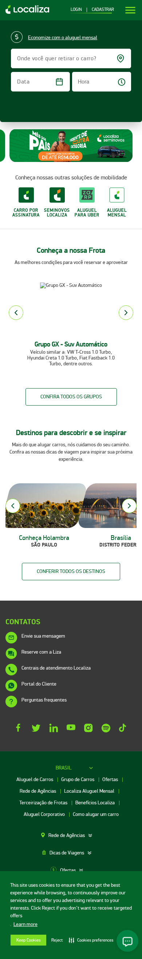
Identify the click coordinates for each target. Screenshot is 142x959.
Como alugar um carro (96, 814)
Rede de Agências (38, 791)
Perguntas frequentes (44, 700)
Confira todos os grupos (71, 397)
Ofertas (110, 779)
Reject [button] (57, 940)
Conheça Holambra (44, 538)
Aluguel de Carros (35, 779)
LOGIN (76, 9)
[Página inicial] (24, 12)
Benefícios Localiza (95, 803)
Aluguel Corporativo (45, 814)
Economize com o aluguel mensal (62, 38)
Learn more (25, 924)
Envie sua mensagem (43, 636)
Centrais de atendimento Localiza (56, 668)
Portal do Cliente (38, 684)
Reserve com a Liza (41, 652)
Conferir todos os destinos (71, 571)
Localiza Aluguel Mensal (89, 791)
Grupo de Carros (78, 779)
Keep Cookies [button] (28, 940)
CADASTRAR (103, 9)
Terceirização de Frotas (43, 803)
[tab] (71, 835)
